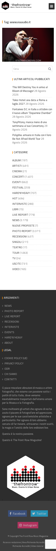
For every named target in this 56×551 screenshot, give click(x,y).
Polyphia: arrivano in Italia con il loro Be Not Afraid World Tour (31, 137)
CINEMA (17, 171)
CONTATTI (11, 379)
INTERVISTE (19, 204)
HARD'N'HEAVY (21, 193)
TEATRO (17, 247)
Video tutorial (37, 546)
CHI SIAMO (11, 374)
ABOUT (9, 343)
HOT (15, 198)
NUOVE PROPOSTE (23, 226)
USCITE (16, 264)
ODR (7, 369)
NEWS (15, 220)
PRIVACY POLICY (14, 363)
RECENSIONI (19, 236)
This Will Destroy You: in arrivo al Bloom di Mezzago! (30, 89)
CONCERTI (18, 177)
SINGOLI (17, 242)
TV (14, 258)
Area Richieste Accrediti (33, 542)
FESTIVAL (17, 188)
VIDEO (16, 269)
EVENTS (9, 332)
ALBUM (16, 160)
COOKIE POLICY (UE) (16, 358)
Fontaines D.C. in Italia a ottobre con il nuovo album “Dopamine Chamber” (32, 111)
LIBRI (15, 209)
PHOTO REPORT (22, 231)
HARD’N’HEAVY (13, 337)
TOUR (15, 253)
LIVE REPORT (20, 215)
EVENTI (16, 182)
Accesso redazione (12, 542)
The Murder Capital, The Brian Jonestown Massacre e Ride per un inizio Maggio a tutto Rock (28, 37)
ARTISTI (17, 166)
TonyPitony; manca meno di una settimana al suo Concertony (29, 124)
